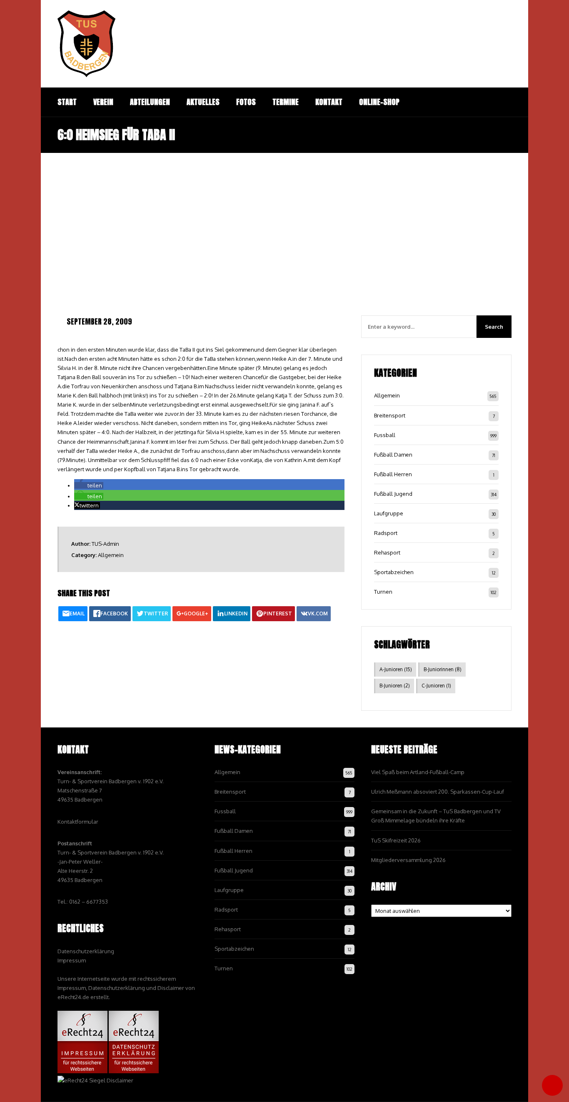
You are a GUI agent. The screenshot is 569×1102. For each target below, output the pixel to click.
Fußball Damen (393, 454)
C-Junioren (436, 685)
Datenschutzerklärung (85, 951)
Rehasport (387, 552)
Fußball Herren (393, 474)
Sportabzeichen (394, 572)
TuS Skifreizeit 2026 (396, 840)
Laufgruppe (388, 513)
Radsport (385, 533)
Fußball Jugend (393, 493)
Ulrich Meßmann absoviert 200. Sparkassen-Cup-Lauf (437, 791)
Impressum (71, 960)
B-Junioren (394, 685)
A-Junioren (395, 669)
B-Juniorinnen (443, 669)
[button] (88, 485)
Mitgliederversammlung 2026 (408, 860)
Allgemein (111, 555)
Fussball (384, 435)
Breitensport (389, 415)
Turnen (383, 591)
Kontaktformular (77, 821)
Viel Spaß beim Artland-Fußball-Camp (417, 772)
